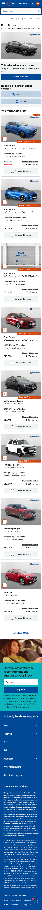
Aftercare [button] (8, 758)
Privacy (7, 896)
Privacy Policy (13, 707)
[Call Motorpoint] (33, 3)
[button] (3, 3)
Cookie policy (25, 905)
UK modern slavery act (13, 900)
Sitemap (22, 896)
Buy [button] (5, 742)
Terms (14, 896)
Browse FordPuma (21, 77)
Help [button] (6, 725)
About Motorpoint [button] (13, 775)
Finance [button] (8, 733)
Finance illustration (30, 162)
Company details (31, 900)
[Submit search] (37, 11)
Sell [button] (5, 750)
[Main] (17, 4)
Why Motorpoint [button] (12, 767)
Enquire (23, 101)
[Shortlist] (38, 3)
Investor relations (11, 905)
